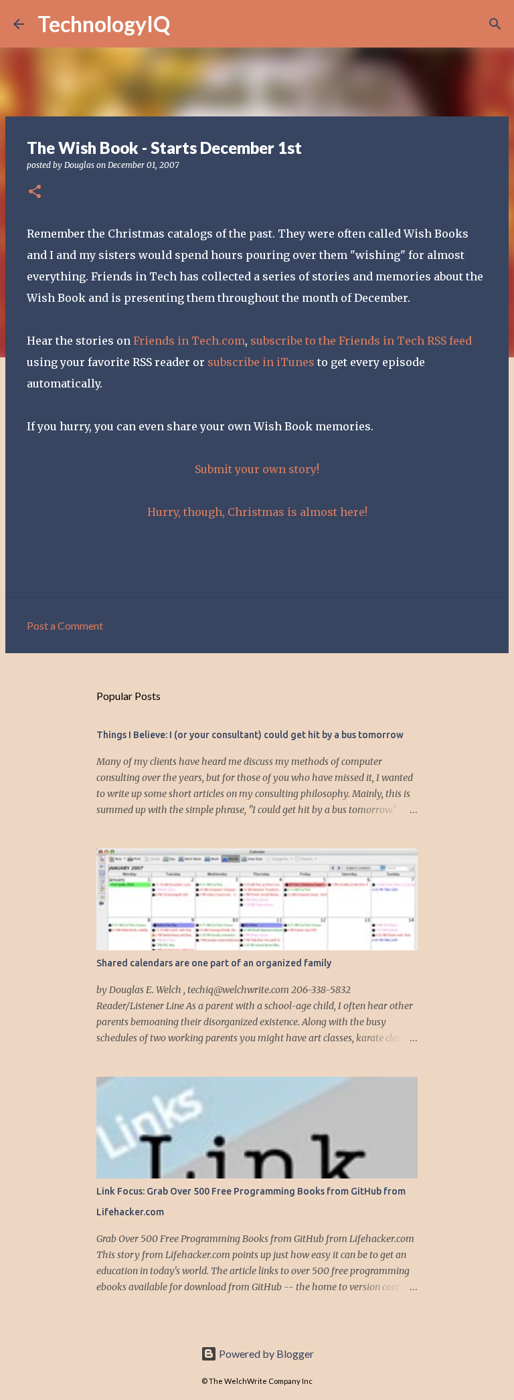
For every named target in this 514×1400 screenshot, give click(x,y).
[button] (35, 192)
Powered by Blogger (265, 1353)
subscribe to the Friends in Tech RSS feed (361, 340)
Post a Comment (65, 625)
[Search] (189, 24)
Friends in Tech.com (189, 340)
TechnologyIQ (103, 24)
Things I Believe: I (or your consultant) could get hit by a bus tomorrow (250, 734)
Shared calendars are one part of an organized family (213, 963)
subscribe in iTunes (261, 362)
